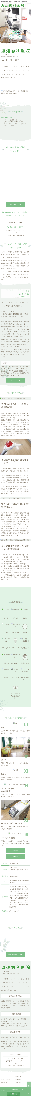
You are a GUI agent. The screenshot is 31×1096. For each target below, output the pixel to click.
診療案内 (18, 1076)
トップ (3, 1076)
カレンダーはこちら (15, 204)
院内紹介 (15, 850)
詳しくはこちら (15, 380)
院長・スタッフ (6, 1080)
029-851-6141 (12, 60)
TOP (29, 1094)
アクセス (18, 1083)
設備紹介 (15, 856)
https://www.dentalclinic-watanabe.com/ (19, 881)
